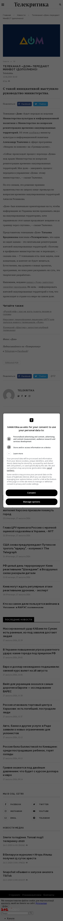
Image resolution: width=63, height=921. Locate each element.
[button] (31, 454)
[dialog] (31, 460)
